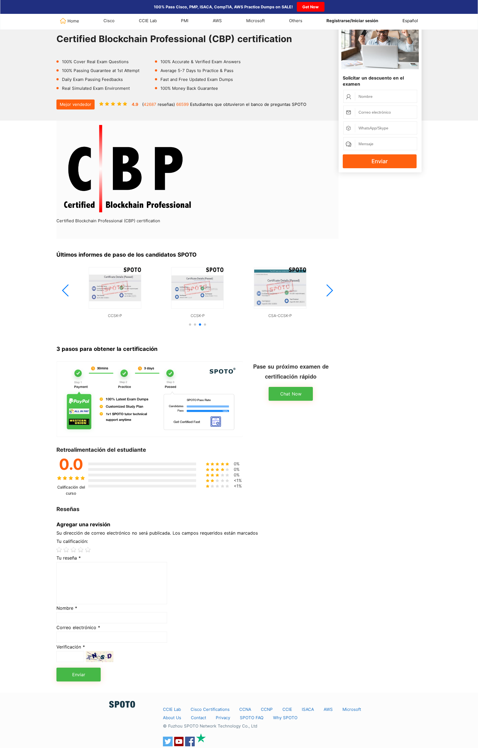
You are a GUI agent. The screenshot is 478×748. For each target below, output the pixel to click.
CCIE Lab (148, 20)
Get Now (310, 6)
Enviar (380, 161)
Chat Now (291, 394)
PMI (184, 20)
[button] (65, 290)
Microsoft (255, 20)
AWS (217, 20)
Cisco (109, 20)
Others (295, 20)
